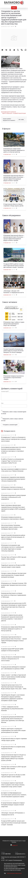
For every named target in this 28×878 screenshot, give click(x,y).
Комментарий (5, 391)
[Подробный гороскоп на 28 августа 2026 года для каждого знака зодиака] (15, 772)
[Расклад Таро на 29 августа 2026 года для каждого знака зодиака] (15, 554)
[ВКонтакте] (6, 50)
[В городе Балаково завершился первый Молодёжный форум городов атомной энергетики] (15, 800)
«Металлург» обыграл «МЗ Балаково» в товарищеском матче (14, 291)
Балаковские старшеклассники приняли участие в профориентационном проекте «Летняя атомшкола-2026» (13, 479)
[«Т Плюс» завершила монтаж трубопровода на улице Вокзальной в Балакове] (15, 704)
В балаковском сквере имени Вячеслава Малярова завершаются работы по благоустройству (14, 150)
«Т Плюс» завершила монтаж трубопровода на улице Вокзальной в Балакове (12, 708)
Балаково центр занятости (9, 112)
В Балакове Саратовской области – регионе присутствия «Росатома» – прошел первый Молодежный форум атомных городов (14, 178)
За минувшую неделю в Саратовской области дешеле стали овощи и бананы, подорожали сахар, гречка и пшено (13, 784)
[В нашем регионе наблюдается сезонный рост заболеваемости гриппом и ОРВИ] (15, 664)
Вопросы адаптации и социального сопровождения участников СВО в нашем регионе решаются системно (13, 730)
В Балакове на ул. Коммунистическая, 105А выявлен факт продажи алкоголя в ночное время (14, 585)
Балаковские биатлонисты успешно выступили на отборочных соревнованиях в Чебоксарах (13, 595)
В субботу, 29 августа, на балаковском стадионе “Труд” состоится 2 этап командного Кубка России (12, 461)
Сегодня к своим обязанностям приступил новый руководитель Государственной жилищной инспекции (13, 575)
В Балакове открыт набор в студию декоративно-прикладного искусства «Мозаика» (14, 323)
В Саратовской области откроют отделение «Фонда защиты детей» (14, 205)
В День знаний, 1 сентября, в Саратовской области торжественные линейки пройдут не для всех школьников (13, 676)
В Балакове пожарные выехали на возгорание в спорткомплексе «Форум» (14, 377)
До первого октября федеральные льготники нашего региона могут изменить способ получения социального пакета (13, 794)
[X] (18, 50)
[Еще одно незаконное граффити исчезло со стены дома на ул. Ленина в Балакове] (15, 466)
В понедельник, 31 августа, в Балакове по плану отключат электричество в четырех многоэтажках (13, 439)
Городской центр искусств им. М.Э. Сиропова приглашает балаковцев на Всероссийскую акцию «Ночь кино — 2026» (14, 686)
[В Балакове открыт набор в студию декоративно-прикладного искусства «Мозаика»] (14, 313)
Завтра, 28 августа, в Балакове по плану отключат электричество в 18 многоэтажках (13, 658)
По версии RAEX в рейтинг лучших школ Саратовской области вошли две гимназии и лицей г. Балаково (14, 265)
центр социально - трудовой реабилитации (14, 113)
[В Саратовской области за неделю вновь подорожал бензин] (15, 744)
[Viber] (21, 50)
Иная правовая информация (14, 873)
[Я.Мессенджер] (2, 50)
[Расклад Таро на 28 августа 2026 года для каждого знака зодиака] (15, 764)
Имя (2, 403)
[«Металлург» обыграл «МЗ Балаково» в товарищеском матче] (14, 282)
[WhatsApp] (25, 50)
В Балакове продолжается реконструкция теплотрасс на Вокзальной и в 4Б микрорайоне (13, 497)
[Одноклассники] (10, 50)
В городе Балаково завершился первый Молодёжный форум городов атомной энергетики (12, 804)
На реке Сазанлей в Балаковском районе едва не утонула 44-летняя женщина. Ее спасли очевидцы (13, 350)
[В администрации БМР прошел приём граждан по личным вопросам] (15, 646)
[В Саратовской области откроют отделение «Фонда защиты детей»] (14, 195)
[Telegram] (14, 50)
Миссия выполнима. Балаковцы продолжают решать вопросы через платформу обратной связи (11, 527)
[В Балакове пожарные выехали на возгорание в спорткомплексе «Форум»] (14, 367)
